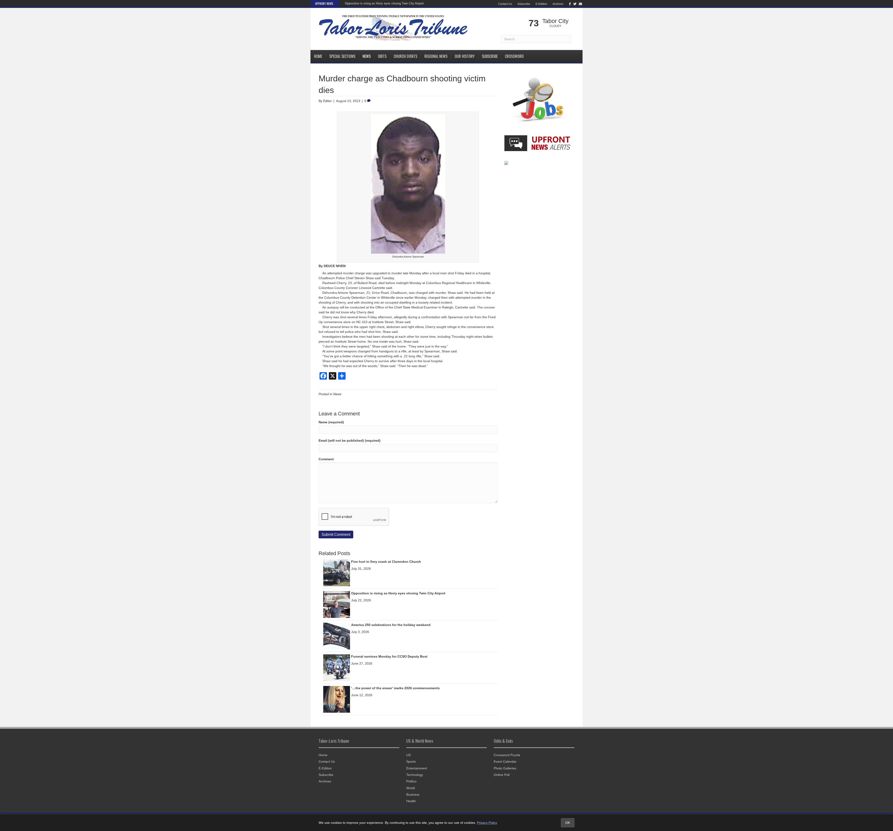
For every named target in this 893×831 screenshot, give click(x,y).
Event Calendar (505, 761)
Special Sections (342, 56)
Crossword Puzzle (507, 755)
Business (413, 794)
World (410, 788)
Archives (558, 4)
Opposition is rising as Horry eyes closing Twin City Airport (384, 3)
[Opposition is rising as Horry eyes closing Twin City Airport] (336, 604)
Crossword (514, 56)
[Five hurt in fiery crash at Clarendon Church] (336, 572)
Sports (411, 761)
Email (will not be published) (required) (349, 440)
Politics (411, 781)
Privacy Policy (487, 822)
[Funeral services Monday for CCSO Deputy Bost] (336, 667)
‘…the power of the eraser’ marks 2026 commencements (395, 688)
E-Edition (541, 4)
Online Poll (502, 775)
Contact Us (505, 4)
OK (567, 822)
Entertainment (416, 768)
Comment (326, 459)
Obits (382, 56)
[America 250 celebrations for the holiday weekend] (336, 636)
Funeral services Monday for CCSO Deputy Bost (389, 656)
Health (411, 801)
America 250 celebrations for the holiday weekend (390, 625)
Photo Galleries (505, 768)
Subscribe (523, 4)
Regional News (435, 56)
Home (318, 56)
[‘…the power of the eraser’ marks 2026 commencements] (336, 699)
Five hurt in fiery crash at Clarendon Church (386, 561)
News (367, 56)
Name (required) (331, 422)
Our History (465, 56)
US (408, 755)
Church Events (405, 56)
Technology (414, 775)
